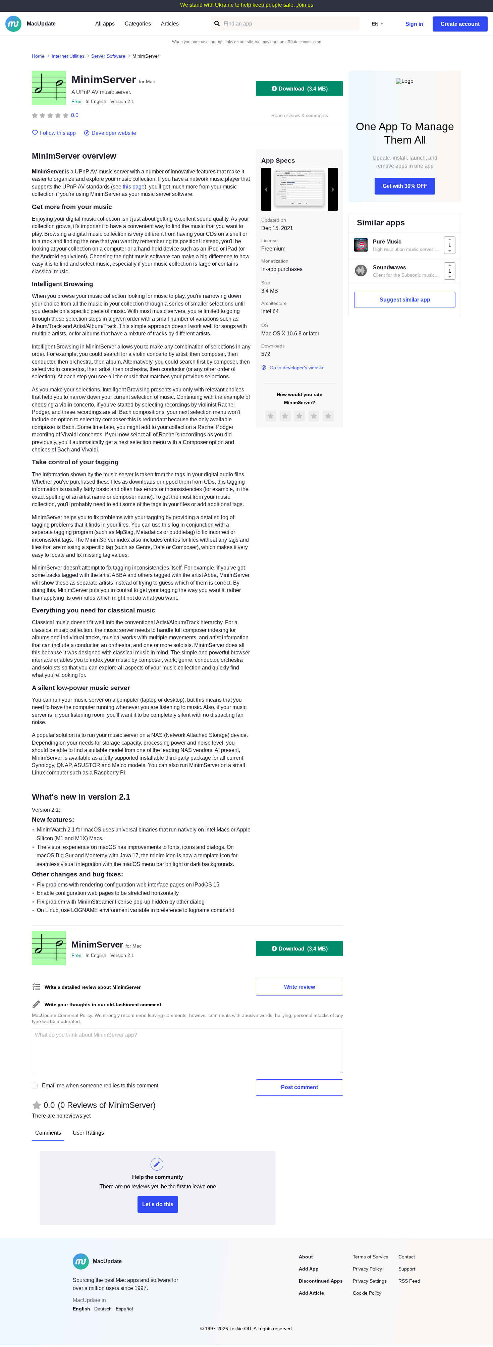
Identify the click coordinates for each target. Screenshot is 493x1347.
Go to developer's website (297, 368)
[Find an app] (216, 23)
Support (406, 1269)
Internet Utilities (68, 56)
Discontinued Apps (321, 1281)
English (81, 1308)
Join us (304, 4)
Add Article (311, 1293)
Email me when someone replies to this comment (100, 1085)
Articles (170, 23)
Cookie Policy (367, 1293)
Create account (460, 24)
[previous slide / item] (266, 189)
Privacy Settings (370, 1281)
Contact (406, 1257)
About (306, 1257)
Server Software (108, 56)
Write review (299, 986)
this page (134, 186)
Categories (138, 23)
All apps (105, 23)
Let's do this (157, 1204)
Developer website (114, 133)
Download (303, 88)
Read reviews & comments (299, 115)
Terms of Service (370, 1257)
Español (124, 1308)
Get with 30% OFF (405, 186)
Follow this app (58, 133)
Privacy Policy (367, 1269)
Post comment (299, 1087)
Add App (309, 1269)
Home (38, 56)
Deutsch (103, 1308)
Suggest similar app (405, 299)
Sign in (414, 24)
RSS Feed (409, 1281)
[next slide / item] (333, 189)
